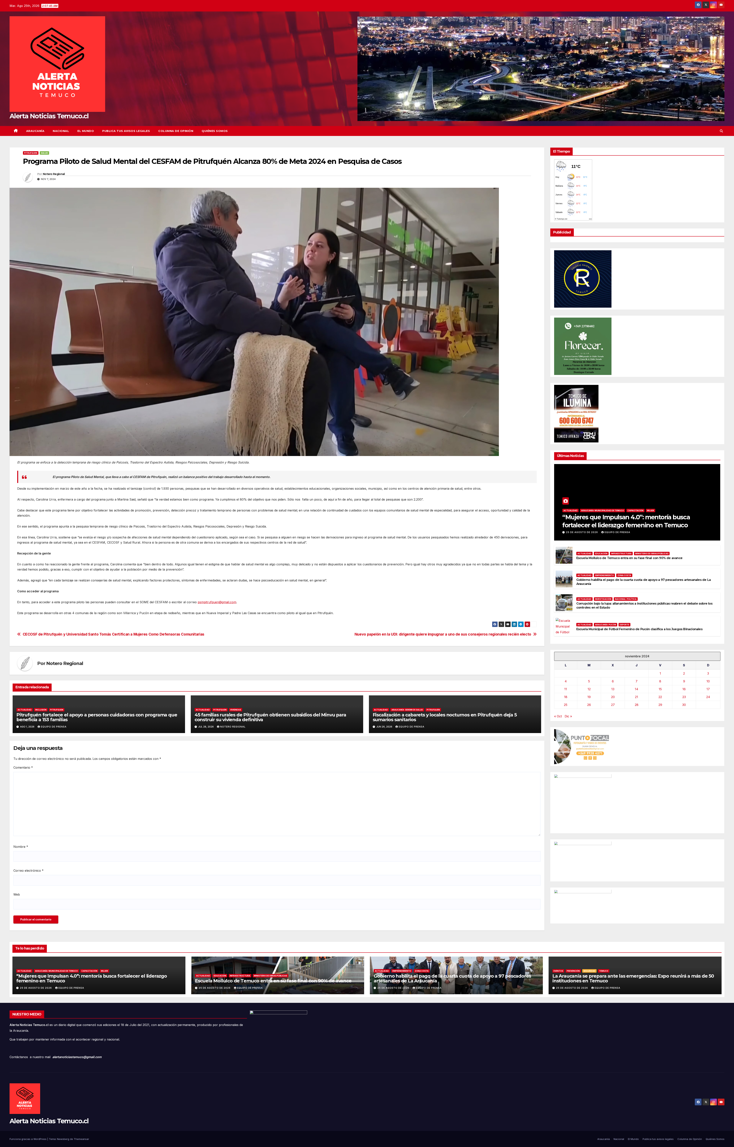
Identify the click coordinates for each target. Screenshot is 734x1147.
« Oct (558, 716)
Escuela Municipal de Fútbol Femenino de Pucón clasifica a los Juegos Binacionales (639, 629)
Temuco (603, 971)
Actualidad (25, 710)
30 (684, 705)
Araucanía (35, 131)
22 (660, 697)
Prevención (573, 971)
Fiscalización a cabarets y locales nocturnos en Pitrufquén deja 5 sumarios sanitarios (445, 717)
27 (613, 705)
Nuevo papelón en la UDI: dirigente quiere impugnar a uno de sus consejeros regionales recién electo (443, 634)
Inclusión (40, 710)
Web (16, 894)
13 (612, 689)
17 (708, 689)
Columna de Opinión (175, 131)
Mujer (650, 510)
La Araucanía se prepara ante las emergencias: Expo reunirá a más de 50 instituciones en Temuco (633, 978)
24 (708, 697)
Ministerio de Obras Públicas (651, 554)
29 (660, 705)
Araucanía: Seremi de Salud (407, 710)
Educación (601, 554)
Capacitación (635, 510)
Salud (44, 153)
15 (660, 689)
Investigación (603, 599)
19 (589, 697)
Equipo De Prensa (54, 726)
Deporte (624, 625)
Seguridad (589, 971)
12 (589, 689)
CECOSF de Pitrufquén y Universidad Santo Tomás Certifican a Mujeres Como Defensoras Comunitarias (113, 634)
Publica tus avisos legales (126, 131)
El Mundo (85, 131)
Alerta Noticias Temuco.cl (49, 116)
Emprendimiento (604, 575)
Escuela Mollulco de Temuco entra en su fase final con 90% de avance (629, 558)
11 (565, 689)
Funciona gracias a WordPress (28, 1138)
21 (636, 697)
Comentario (23, 767)
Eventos (558, 971)
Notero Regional (54, 174)
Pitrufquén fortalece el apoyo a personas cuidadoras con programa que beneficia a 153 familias (96, 717)
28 (636, 705)
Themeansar (81, 1138)
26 (589, 705)
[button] (721, 131)
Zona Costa (624, 575)
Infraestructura (621, 554)
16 (684, 689)
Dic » (568, 716)
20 (613, 697)
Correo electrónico (28, 870)
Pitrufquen (30, 153)
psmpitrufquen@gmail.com (217, 602)
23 (684, 697)
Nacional (61, 131)
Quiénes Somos (215, 131)
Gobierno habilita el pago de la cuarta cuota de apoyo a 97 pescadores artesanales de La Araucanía (452, 978)
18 (565, 697)
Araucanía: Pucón (605, 625)
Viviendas (235, 710)
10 (708, 681)
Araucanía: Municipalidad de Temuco (602, 510)
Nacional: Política (626, 599)
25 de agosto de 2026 (582, 532)
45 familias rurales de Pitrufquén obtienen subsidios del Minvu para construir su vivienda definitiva (270, 717)
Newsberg (63, 1138)
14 (636, 689)
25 (565, 705)
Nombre (20, 847)
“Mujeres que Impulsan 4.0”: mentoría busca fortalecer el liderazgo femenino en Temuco (91, 978)
